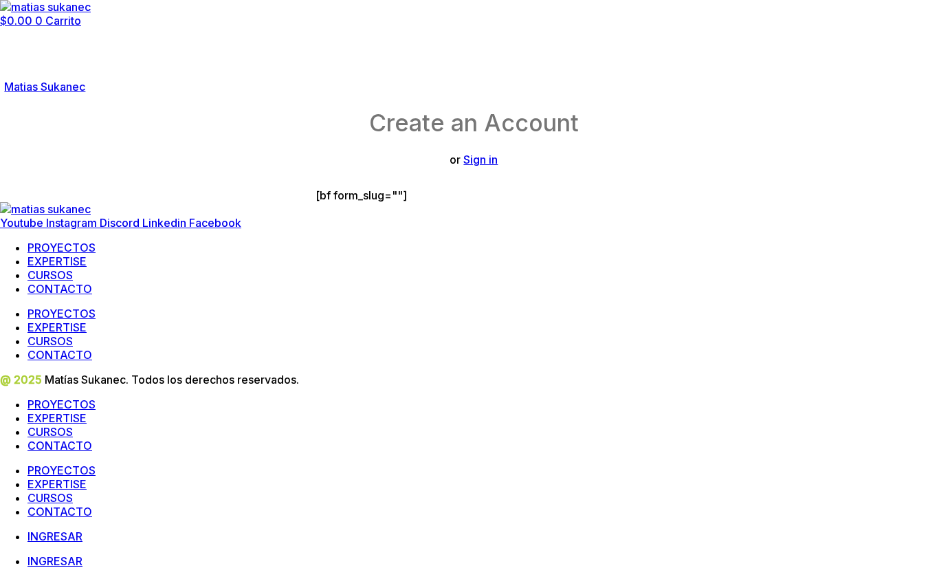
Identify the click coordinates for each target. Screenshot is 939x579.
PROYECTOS (61, 247)
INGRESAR (54, 536)
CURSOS (50, 275)
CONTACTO (59, 289)
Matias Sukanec (44, 87)
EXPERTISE (57, 261)
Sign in (480, 159)
